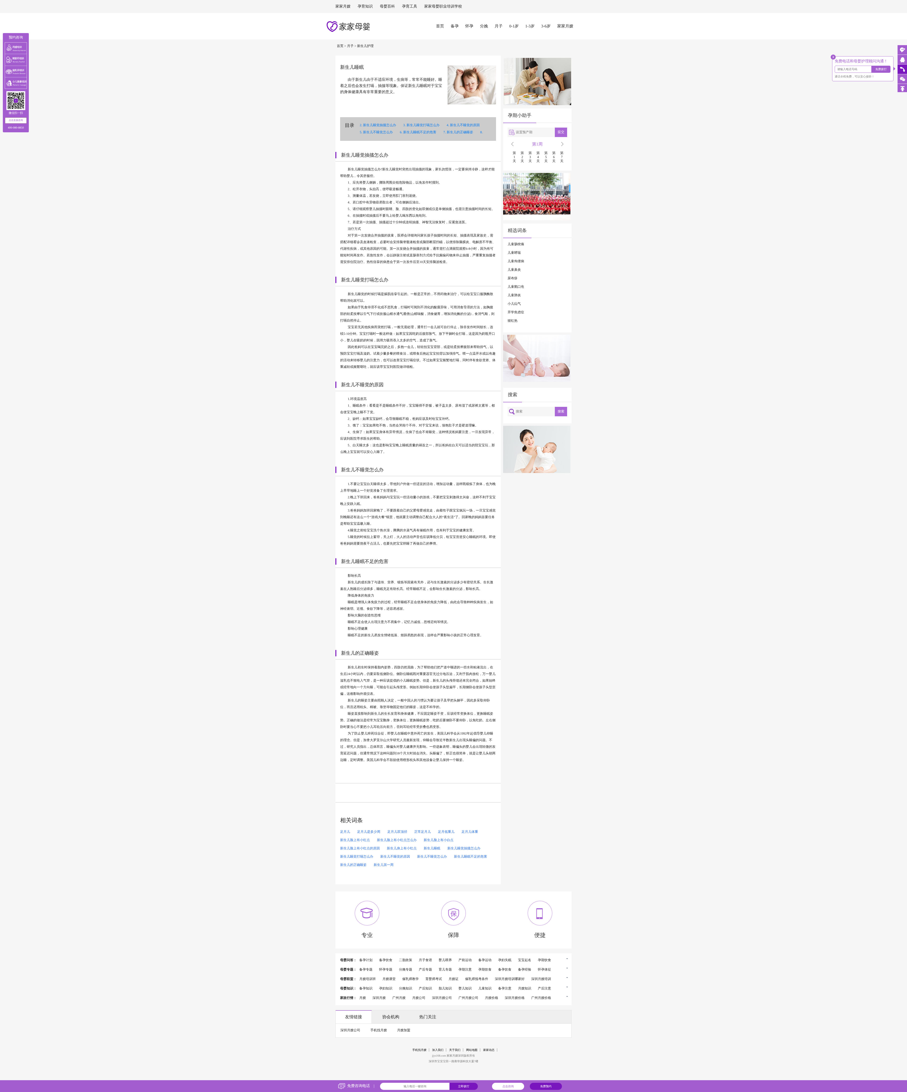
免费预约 (546, 1086)
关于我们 (455, 1050)
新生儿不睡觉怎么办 (378, 132)
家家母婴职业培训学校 (443, 6)
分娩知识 (405, 988)
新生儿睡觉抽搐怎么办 (379, 125)
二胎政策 (405, 960)
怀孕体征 (544, 970)
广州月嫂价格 (541, 998)
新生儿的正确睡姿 (460, 132)
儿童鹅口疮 (516, 287)
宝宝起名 (524, 960)
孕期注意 (465, 970)
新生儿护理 (365, 46)
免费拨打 (881, 69)
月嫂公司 (418, 998)
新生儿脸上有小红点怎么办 (397, 840)
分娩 (484, 26)
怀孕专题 (385, 970)
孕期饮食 (544, 960)
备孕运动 (485, 960)
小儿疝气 (514, 304)
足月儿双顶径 (397, 832)
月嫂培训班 (367, 979)
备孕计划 (365, 960)
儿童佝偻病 (516, 261)
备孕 (455, 26)
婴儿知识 (465, 988)
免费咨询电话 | (360, 1086)
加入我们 (438, 1050)
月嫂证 (453, 979)
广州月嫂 (399, 998)
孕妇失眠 (504, 960)
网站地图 (472, 1050)
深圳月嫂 (379, 998)
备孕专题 (365, 970)
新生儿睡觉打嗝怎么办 (423, 125)
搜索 (561, 411)
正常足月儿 (422, 832)
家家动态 (489, 1050)
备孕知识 (365, 988)
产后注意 (544, 988)
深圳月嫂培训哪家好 (510, 979)
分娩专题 (405, 970)
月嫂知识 (524, 988)
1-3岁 (530, 26)
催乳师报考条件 (476, 979)
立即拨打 (463, 1086)
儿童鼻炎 (514, 270)
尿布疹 (513, 278)
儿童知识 (485, 988)
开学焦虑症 (516, 312)
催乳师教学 (410, 979)
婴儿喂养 (445, 960)
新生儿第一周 (384, 865)
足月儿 (345, 832)
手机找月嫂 (378, 1030)
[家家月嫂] (902, 59)
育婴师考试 (433, 979)
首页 (440, 26)
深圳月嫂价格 (515, 998)
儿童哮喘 (514, 253)
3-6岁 (546, 26)
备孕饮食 (385, 960)
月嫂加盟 (403, 1030)
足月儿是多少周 (368, 832)
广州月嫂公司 (468, 998)
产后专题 (425, 970)
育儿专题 (445, 970)
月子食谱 (425, 960)
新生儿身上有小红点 (402, 848)
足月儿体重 (470, 832)
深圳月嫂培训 (541, 979)
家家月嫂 (343, 6)
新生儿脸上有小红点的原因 (360, 848)
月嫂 (362, 998)
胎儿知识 (445, 988)
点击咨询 (508, 1086)
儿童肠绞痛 (516, 244)
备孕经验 (524, 970)
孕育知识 (365, 6)
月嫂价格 (491, 998)
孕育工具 (409, 6)
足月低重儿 (446, 832)
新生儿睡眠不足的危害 (419, 132)
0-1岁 (514, 26)
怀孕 (469, 26)
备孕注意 (504, 988)
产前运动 (465, 960)
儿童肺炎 (514, 295)
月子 (499, 26)
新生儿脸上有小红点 (355, 840)
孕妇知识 (385, 988)
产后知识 (425, 988)
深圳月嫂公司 (442, 998)
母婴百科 (387, 6)
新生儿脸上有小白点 (439, 840)
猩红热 (513, 321)
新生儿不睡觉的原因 (465, 125)
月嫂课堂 (389, 979)
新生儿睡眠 (432, 848)
